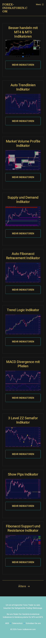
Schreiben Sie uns (33, 623)
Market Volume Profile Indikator (23, 143)
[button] (6, 48)
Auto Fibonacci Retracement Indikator (23, 256)
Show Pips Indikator (23, 474)
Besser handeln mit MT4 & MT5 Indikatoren (23, 32)
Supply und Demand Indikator (23, 199)
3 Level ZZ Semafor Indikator (23, 420)
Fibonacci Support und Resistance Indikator (23, 528)
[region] (23, 49)
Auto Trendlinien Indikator (23, 87)
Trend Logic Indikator (23, 310)
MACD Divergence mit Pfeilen (23, 364)
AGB (7, 623)
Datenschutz (17, 623)
